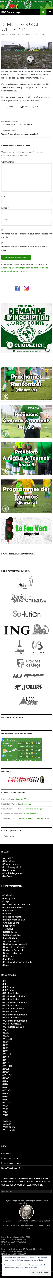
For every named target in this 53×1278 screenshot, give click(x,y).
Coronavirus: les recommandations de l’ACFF (30, 818)
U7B (5, 1108)
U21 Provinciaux (12, 993)
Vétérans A (9, 1126)
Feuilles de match (30, 813)
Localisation (9, 870)
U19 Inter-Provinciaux (15, 996)
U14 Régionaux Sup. (13, 1026)
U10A (6, 1069)
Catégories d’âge (12, 934)
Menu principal (49, 12)
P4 (4, 984)
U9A (5, 1081)
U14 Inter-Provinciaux (15, 1020)
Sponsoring (9, 925)
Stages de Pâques (23, 799)
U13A (6, 1029)
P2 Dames (8, 990)
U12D (6, 1051)
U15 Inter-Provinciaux (15, 1014)
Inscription (9, 898)
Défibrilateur (10, 956)
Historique (9, 861)
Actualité (8, 858)
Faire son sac (10, 937)
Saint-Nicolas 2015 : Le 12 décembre (16, 122)
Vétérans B (9, 1130)
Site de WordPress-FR (10, 1168)
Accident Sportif (11, 941)
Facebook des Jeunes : (12, 717)
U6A (5, 1111)
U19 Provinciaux (12, 999)
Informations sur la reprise (33, 809)
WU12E (7, 1054)
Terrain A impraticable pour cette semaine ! (19, 132)
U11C (6, 1063)
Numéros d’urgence (13, 953)
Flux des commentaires (11, 1163)
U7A (5, 1105)
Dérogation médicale (14, 947)
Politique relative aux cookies (26, 1267)
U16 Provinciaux (12, 1011)
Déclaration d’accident (15, 943)
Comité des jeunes (12, 873)
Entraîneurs (9, 910)
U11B (6, 1060)
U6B (5, 1114)
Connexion (6, 1153)
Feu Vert (7, 876)
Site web (5, 219)
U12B (6, 1045)
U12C (6, 1047)
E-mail (5, 207)
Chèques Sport (11, 922)
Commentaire (8, 161)
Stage (6, 901)
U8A (5, 1093)
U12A (6, 1041)
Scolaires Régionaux (13, 1008)
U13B (6, 1032)
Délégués (8, 913)
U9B (5, 1084)
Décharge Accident (13, 950)
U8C (5, 1099)
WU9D (7, 1090)
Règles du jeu (10, 931)
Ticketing (8, 928)
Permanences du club (14, 919)
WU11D (7, 1066)
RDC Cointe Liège (10, 12)
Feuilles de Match (12, 916)
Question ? (26, 804)
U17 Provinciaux (12, 1005)
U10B (6, 1072)
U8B (5, 1096)
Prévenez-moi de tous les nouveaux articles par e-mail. (24, 248)
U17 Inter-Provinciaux (15, 1002)
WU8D (7, 1102)
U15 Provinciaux (12, 1017)
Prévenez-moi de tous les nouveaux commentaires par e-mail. (26, 235)
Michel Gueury (17, 34)
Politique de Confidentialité (17, 962)
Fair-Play (8, 959)
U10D (6, 1078)
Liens (6, 965)
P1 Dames (8, 987)
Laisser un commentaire (36, 34)
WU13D (7, 1038)
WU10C (7, 1075)
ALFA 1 (7, 1120)
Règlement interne (13, 907)
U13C (6, 1035)
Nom (4, 196)
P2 (4, 981)
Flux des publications (10, 1158)
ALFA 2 (7, 1123)
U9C (5, 1087)
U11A (6, 1057)
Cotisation (8, 895)
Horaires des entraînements (18, 904)
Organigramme (11, 864)
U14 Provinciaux (12, 1023)
